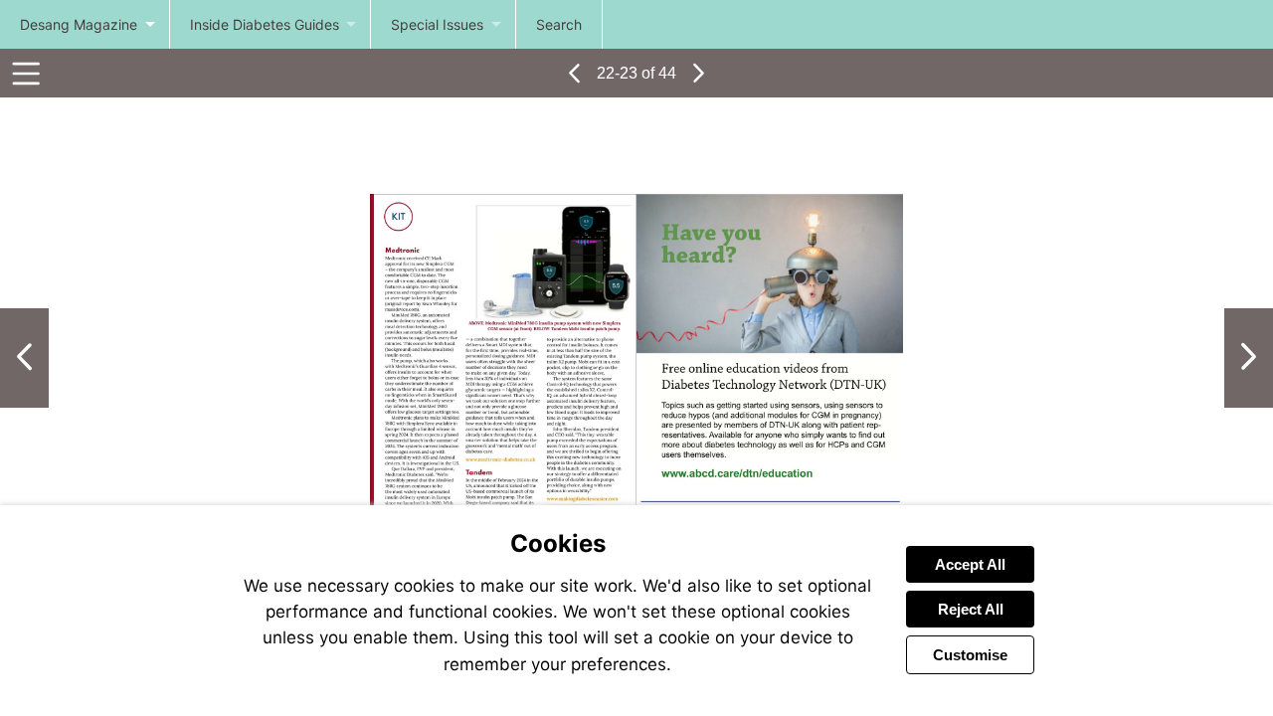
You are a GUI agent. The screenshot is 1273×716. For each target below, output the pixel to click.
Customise (970, 654)
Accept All (970, 564)
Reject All (970, 609)
